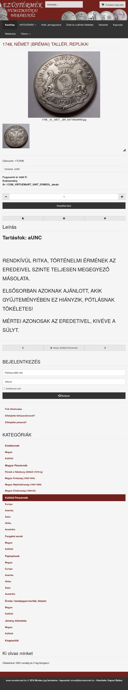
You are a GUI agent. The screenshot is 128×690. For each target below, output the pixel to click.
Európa (8, 504)
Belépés (65, 395)
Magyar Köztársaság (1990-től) (20, 490)
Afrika (8, 523)
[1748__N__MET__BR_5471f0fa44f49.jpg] (64, 84)
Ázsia (7, 516)
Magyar (8, 452)
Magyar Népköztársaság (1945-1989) (23, 484)
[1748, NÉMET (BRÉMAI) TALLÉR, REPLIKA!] (16, 135)
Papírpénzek (12, 556)
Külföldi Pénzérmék (16, 497)
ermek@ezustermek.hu (82, 680)
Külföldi (9, 458)
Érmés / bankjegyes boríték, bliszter (25, 601)
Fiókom (24, 33)
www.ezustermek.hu (16, 680)
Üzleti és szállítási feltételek (80, 24)
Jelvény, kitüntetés (15, 620)
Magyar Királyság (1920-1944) (20, 478)
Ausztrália (10, 529)
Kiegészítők (12, 640)
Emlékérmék (12, 445)
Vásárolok (103, 24)
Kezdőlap (10, 24)
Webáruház (10, 33)
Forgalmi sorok (14, 536)
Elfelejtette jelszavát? (16, 422)
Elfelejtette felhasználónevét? (20, 415)
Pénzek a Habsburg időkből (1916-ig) (24, 471)
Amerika (9, 510)
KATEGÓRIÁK (27, 24)
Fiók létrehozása (13, 409)
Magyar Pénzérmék (16, 465)
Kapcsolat (118, 24)
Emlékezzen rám (13, 388)
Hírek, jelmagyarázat (51, 24)
